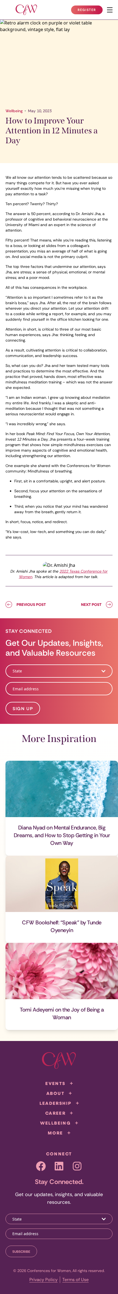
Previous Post (31, 604)
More (55, 1133)
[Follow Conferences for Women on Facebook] (41, 1166)
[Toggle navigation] (110, 10)
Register (90, 11)
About (55, 1093)
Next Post (91, 604)
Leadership (56, 1103)
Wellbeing (14, 110)
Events (55, 1083)
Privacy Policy (43, 1279)
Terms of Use (75, 1279)
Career (55, 1113)
